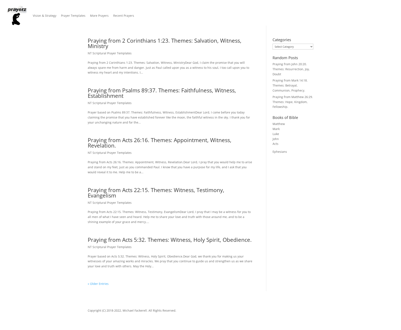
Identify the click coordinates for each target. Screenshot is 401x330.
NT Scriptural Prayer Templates (110, 53)
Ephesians (280, 152)
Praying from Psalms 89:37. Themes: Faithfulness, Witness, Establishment (162, 93)
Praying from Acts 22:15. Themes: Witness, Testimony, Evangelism (156, 192)
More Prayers (99, 16)
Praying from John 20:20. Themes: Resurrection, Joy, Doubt (291, 69)
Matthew (279, 124)
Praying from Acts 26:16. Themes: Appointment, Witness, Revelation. (159, 142)
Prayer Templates (73, 16)
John (276, 139)
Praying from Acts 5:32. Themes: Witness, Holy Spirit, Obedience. (170, 239)
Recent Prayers (123, 16)
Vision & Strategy (44, 16)
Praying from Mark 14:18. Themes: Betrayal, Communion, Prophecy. (290, 85)
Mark (276, 129)
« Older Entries (98, 284)
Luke (276, 134)
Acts (275, 144)
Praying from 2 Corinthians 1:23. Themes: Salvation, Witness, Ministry (164, 43)
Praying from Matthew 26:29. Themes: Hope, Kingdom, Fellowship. (293, 102)
